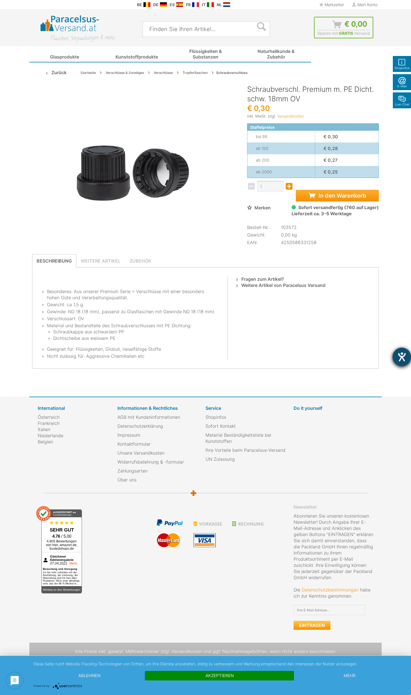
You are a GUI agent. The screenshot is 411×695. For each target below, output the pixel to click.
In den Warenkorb (341, 195)
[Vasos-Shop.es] (179, 4)
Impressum (128, 435)
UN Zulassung (220, 459)
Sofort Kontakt (221, 426)
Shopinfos (216, 417)
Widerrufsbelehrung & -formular (150, 462)
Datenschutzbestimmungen (330, 590)
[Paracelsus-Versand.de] (163, 4)
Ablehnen (89, 675)
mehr (350, 675)
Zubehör (140, 261)
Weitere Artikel (101, 261)
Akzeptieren (220, 675)
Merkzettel (333, 4)
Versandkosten (290, 116)
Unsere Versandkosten (140, 453)
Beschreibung (54, 261)
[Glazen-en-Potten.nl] (226, 4)
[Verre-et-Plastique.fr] (195, 4)
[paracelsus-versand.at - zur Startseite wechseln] (79, 28)
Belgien (45, 441)
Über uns (126, 480)
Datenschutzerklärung (140, 426)
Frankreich (49, 423)
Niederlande (50, 435)
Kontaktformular (134, 444)
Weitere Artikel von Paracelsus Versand (282, 285)
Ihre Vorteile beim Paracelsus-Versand (245, 450)
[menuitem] (40, 4)
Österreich (49, 417)
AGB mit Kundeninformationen (148, 417)
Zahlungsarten (132, 471)
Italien (44, 429)
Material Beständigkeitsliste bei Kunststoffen (238, 438)
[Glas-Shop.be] (146, 4)
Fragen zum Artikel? (262, 279)
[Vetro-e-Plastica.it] (210, 4)
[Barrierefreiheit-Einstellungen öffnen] (402, 357)
